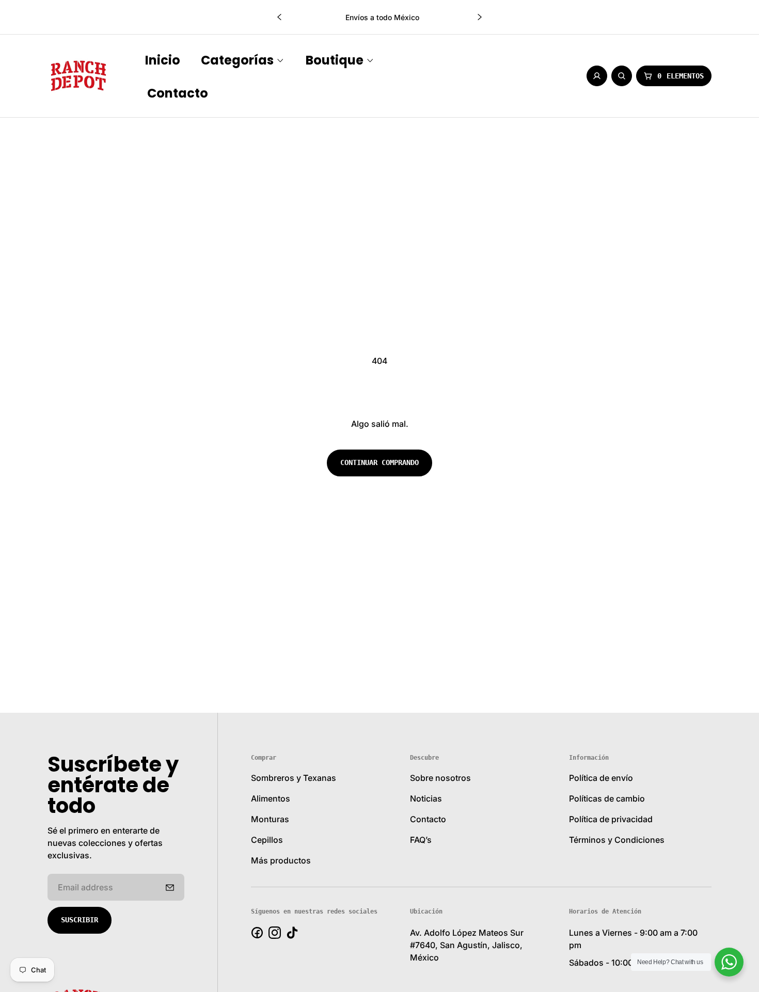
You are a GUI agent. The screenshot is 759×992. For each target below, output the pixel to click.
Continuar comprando (379, 462)
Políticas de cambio (607, 799)
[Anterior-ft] (169, 887)
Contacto (428, 819)
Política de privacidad (611, 819)
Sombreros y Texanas (293, 778)
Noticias (426, 799)
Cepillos (267, 840)
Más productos (281, 861)
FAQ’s (421, 840)
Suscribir (79, 920)
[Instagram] (274, 932)
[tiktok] (292, 932)
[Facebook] (257, 932)
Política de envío (601, 778)
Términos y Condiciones (617, 840)
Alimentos (270, 799)
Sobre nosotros (440, 778)
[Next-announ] (479, 17)
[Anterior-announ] (279, 17)
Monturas (270, 819)
